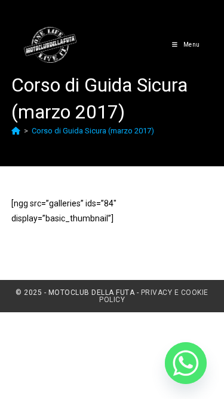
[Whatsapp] (186, 363)
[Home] (15, 130)
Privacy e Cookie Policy (153, 296)
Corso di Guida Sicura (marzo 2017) (93, 130)
